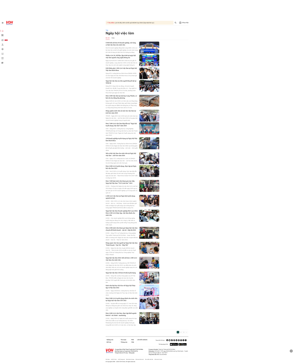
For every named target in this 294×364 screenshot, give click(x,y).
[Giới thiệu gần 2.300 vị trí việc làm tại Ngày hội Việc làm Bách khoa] (149, 73)
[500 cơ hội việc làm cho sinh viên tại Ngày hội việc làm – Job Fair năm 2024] (149, 158)
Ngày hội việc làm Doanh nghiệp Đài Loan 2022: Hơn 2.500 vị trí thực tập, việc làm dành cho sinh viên (122, 213)
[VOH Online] (110, 351)
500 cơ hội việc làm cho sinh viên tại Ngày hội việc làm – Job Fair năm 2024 (121, 154)
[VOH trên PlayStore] (182, 344)
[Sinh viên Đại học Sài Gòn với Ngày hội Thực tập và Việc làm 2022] (149, 290)
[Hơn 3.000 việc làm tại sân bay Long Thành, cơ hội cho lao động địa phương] (149, 101)
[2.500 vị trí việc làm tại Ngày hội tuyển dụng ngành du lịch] (149, 201)
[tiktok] (172, 340)
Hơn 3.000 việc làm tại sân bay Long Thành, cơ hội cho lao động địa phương (121, 97)
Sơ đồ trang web (121, 359)
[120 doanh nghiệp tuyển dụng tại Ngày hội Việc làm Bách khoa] (149, 143)
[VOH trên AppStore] (174, 344)
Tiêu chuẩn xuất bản (149, 359)
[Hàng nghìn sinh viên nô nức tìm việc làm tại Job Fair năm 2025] (149, 116)
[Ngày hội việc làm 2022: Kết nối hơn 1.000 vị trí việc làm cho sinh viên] (149, 263)
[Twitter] (183, 340)
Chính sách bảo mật (139, 359)
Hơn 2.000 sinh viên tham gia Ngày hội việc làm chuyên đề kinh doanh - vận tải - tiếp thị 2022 (122, 229)
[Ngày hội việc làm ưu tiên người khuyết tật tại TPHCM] (149, 86)
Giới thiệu (108, 359)
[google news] (179, 340)
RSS (132, 339)
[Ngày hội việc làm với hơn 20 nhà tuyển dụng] (149, 278)
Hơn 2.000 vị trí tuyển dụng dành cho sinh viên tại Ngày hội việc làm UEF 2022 (121, 299)
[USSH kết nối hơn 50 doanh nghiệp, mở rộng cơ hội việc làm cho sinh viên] (149, 48)
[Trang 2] (186, 332)
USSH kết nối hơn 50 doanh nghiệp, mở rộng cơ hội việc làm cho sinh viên (121, 44)
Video (113, 38)
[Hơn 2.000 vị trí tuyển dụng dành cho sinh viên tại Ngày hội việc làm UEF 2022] (149, 303)
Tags (107, 30)
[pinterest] (174, 340)
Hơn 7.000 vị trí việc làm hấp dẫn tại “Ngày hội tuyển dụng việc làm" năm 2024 (121, 124)
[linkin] (176, 340)
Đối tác (109, 342)
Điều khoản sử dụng (130, 359)
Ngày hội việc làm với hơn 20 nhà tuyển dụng (121, 273)
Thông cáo (124, 342)
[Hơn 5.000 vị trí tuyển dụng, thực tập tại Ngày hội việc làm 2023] (149, 171)
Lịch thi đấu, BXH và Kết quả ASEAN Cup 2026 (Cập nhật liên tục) (134, 22)
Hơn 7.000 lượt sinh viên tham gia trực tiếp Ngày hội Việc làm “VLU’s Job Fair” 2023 (120, 182)
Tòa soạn (123, 339)
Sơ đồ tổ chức (114, 359)
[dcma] (181, 340)
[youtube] (170, 340)
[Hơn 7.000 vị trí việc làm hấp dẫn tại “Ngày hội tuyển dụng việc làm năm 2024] (149, 128)
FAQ (132, 342)
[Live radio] (9, 40)
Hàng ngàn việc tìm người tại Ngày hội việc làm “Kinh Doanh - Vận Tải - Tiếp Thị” (122, 244)
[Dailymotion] (186, 340)
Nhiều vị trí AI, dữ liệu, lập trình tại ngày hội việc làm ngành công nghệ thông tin (121, 56)
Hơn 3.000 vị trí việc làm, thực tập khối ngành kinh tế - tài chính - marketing (121, 314)
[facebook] (167, 340)
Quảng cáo (110, 339)
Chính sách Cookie (158, 359)
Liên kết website (142, 339)
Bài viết (108, 38)
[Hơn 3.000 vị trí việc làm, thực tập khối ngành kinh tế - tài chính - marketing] (149, 318)
